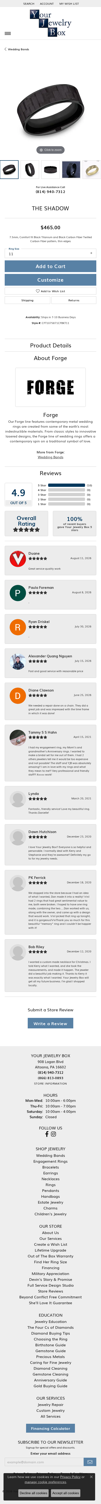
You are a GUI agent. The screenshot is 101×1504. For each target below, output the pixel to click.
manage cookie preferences (45, 1482)
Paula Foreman (41, 587)
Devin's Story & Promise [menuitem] (50, 1279)
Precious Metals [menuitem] (50, 1356)
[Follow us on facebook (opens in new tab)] (47, 1134)
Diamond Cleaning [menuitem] (50, 1368)
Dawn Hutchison (42, 831)
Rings (51, 1184)
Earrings (50, 1173)
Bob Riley (36, 946)
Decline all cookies (33, 1493)
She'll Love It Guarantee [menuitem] (50, 1302)
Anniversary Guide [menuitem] (50, 1380)
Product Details (50, 345)
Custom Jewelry (50, 1410)
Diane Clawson (41, 690)
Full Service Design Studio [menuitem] (50, 1285)
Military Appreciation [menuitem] (50, 1273)
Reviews (50, 473)
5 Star (42, 485)
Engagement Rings (50, 1161)
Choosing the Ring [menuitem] (50, 1339)
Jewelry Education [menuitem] (51, 1321)
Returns (74, 300)
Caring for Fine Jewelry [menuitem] (50, 1362)
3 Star (42, 494)
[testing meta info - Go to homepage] (50, 23)
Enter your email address (50, 1453)
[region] (50, 110)
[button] (28, 3)
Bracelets (50, 1167)
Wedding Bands (18, 49)
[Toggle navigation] (8, 33)
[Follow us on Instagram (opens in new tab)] (53, 1134)
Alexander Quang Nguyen (50, 656)
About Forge (50, 357)
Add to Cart (51, 265)
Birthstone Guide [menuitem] (50, 1344)
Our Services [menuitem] (50, 1238)
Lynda (33, 793)
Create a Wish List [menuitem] (50, 1244)
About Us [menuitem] (50, 1232)
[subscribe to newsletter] (90, 1462)
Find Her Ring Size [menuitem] (50, 1261)
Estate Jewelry (50, 1202)
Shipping (27, 300)
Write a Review (50, 1023)
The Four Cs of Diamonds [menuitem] (50, 1327)
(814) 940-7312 (51, 191)
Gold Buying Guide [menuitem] (50, 1385)
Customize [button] (50, 279)
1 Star (42, 504)
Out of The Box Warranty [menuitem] (50, 1256)
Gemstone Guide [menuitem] (50, 1350)
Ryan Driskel (39, 621)
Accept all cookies (65, 1493)
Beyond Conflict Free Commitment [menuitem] (50, 1297)
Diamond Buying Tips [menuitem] (50, 1333)
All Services (51, 1416)
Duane (34, 553)
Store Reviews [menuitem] (50, 1291)
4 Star (42, 490)
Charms (50, 1208)
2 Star (42, 499)
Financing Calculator (50, 1428)
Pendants (50, 1190)
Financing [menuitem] (50, 1267)
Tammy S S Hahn (42, 732)
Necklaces (51, 1178)
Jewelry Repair (50, 1404)
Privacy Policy (70, 1477)
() (89, 485)
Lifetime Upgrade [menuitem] (50, 1250)
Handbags (50, 1196)
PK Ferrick (37, 877)
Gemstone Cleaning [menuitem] (50, 1374)
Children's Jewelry (50, 1213)
